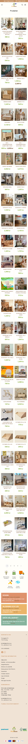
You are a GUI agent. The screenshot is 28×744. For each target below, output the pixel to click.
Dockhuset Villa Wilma (20, 358)
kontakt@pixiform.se (6, 643)
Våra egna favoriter (6, 680)
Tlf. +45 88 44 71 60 (6, 645)
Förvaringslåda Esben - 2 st (7, 465)
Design (3, 678)
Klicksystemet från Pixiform (8, 669)
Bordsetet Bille (7, 207)
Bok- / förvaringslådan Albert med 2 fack (7, 144)
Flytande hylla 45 (7, 444)
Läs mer (17, 600)
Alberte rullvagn (21, 56)
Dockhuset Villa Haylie (20, 336)
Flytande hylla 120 (21, 422)
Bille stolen (20, 122)
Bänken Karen (7, 101)
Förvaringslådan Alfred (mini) (7, 531)
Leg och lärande (5, 676)
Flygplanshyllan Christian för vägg (7, 423)
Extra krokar (7, 401)
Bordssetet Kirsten (7, 228)
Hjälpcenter (4, 660)
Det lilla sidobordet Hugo (21, 270)
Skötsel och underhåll (6, 667)
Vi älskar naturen (5, 673)
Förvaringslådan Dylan (20, 554)
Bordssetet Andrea (20, 207)
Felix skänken (20, 401)
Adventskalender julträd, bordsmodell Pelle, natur (20, 34)
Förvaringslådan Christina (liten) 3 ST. (7, 554)
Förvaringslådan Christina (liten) (20, 531)
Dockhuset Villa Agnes (20, 314)
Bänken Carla (20, 78)
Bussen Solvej (21, 228)
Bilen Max (7, 122)
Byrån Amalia (20, 248)
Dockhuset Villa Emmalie (7, 336)
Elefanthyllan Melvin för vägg (7, 380)
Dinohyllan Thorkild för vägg (7, 292)
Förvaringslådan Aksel (7, 509)
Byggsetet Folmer (7, 248)
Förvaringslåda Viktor (20, 465)
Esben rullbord (20, 379)
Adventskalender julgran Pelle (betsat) (7, 33)
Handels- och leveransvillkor (8, 662)
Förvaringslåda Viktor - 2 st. (7, 487)
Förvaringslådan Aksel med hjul (20, 509)
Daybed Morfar (7, 269)
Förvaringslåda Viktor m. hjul (20, 487)
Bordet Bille (20, 187)
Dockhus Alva (7, 313)
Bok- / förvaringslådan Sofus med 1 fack (20, 144)
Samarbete (4, 671)
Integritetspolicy (5, 664)
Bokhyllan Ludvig (21, 166)
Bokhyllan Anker (7, 166)
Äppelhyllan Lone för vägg (7, 79)
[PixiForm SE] (14, 4)
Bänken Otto (20, 101)
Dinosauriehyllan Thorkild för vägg (21, 292)
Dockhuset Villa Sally (7, 357)
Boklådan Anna (7, 187)
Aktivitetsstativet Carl (7, 57)
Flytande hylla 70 (21, 444)
